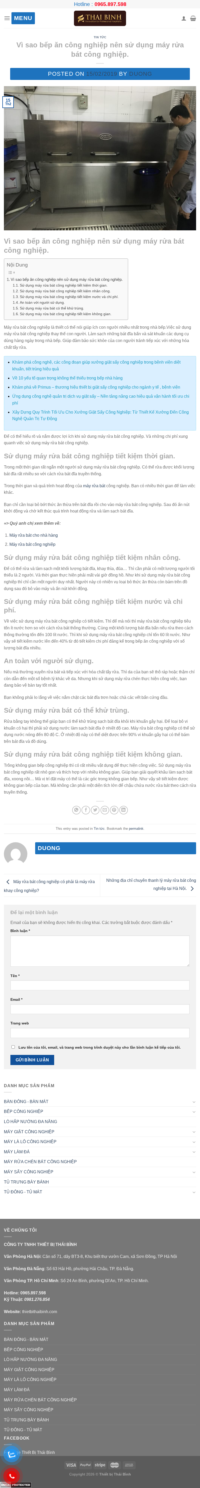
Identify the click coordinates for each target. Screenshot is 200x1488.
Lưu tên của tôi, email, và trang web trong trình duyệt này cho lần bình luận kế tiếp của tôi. (99, 1047)
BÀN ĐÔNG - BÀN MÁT (26, 1101)
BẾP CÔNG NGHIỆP (23, 1111)
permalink (136, 829)
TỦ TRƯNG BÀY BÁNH (26, 1182)
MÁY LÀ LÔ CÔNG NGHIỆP (30, 1141)
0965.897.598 (110, 4)
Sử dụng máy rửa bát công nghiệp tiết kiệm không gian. (65, 314)
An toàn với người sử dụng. (42, 303)
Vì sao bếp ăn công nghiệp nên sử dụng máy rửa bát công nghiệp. (67, 279)
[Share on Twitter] (95, 810)
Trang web (19, 1023)
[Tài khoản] (183, 18)
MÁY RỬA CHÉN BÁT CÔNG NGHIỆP (40, 1162)
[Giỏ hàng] (193, 18)
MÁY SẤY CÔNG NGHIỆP (28, 1172)
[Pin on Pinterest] (114, 810)
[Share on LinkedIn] (123, 810)
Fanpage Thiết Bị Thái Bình (29, 1452)
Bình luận (20, 931)
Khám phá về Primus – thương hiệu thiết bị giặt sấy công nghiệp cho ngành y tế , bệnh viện (96, 387)
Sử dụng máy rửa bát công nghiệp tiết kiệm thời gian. (64, 285)
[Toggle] (194, 1102)
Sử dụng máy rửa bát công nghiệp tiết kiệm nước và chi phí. (69, 297)
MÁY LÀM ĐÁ (17, 1152)
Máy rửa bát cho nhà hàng (33, 535)
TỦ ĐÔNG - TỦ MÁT (23, 1192)
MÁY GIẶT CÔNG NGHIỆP (29, 1132)
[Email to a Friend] (105, 810)
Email (16, 999)
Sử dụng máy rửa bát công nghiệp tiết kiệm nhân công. (65, 291)
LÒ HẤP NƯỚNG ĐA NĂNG (30, 1121)
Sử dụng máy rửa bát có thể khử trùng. (52, 308)
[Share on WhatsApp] (76, 810)
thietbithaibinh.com (39, 1311)
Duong (140, 74)
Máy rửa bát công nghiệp (32, 544)
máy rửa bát (94, 486)
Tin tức (100, 37)
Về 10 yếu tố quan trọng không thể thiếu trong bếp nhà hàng (67, 378)
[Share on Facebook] (86, 810)
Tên (15, 976)
